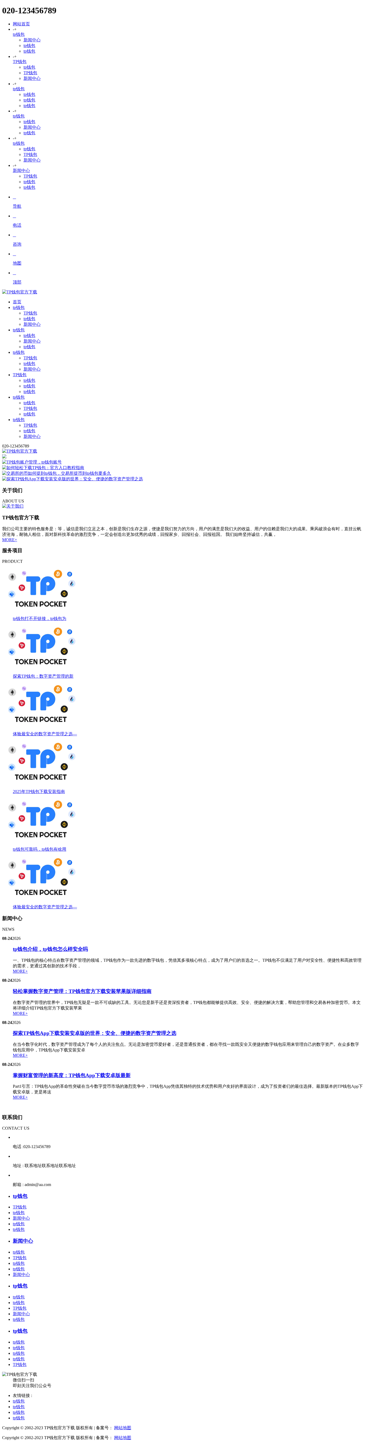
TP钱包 (19, 61)
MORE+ (9, 539)
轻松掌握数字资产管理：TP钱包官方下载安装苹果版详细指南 (82, 991)
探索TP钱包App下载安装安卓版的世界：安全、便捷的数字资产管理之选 (94, 1033)
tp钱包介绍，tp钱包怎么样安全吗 (50, 949)
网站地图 (122, 1428)
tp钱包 (19, 34)
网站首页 (21, 24)
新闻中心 (32, 40)
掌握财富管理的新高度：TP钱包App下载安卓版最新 (72, 1075)
